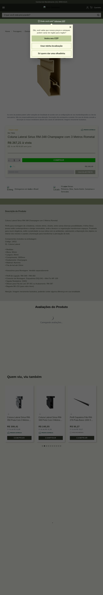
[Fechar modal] (70, 27)
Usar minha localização (51, 46)
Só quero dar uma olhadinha (51, 53)
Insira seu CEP (51, 38)
